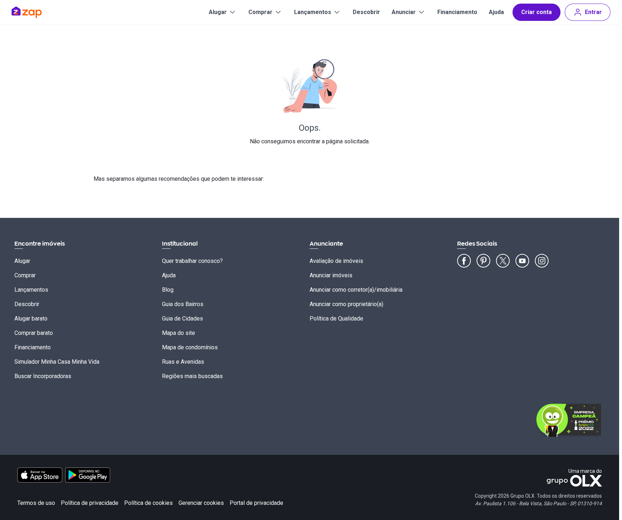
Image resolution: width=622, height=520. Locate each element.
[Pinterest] (483, 261)
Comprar (260, 12)
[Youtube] (522, 261)
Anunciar (404, 12)
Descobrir (366, 12)
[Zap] (37, 12)
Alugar (218, 12)
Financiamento (457, 12)
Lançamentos (312, 12)
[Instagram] (542, 261)
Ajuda (496, 12)
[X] (503, 261)
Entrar (593, 12)
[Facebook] (464, 261)
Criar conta (536, 12)
